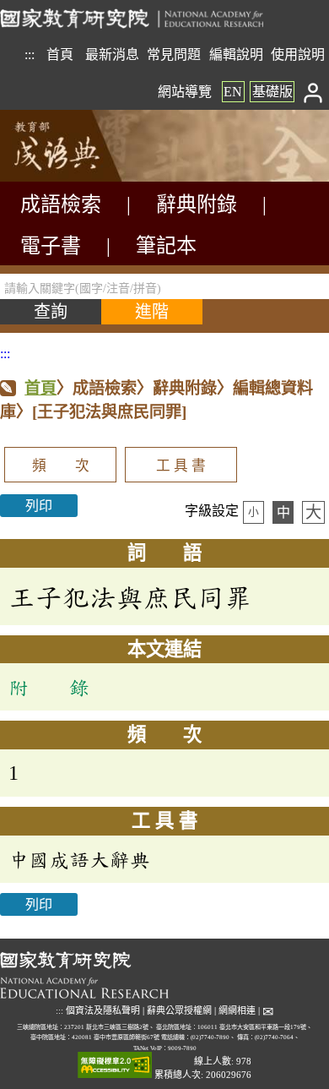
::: (29, 54)
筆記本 (166, 246)
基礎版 (272, 91)
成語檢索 (60, 204)
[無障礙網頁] (115, 1066)
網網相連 (237, 1010)
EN (233, 91)
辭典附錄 (196, 204)
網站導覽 (185, 91)
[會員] (313, 92)
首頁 (59, 54)
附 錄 (48, 687)
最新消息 (112, 54)
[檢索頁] (84, 177)
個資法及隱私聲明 (103, 1010)
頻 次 (60, 466)
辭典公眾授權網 (179, 1010)
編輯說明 (236, 54)
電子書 (50, 246)
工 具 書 (181, 466)
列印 (38, 505)
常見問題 (174, 54)
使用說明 (298, 54)
